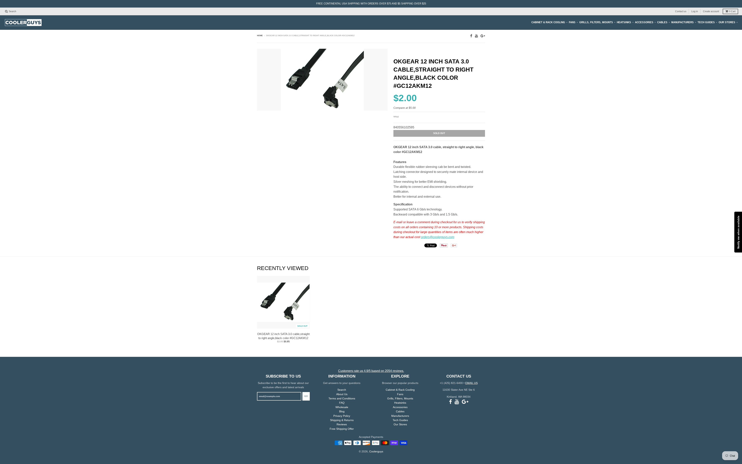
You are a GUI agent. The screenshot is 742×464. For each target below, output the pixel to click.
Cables (662, 22)
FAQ (342, 402)
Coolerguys (376, 451)
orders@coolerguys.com (437, 237)
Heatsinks (624, 22)
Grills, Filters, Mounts (596, 22)
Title (396, 117)
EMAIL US (471, 383)
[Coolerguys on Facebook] (471, 36)
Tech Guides (706, 22)
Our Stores (727, 22)
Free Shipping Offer (342, 428)
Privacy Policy (341, 415)
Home (260, 35)
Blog (342, 411)
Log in (694, 11)
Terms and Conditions (341, 398)
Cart (732, 11)
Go (306, 396)
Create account (711, 11)
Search (341, 389)
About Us (341, 394)
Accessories (644, 22)
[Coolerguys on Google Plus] (483, 36)
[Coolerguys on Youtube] (476, 36)
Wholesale (341, 407)
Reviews (342, 424)
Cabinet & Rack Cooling (548, 22)
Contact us (680, 11)
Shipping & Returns (342, 420)
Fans (572, 22)
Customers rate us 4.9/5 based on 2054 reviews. (371, 371)
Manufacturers (682, 22)
